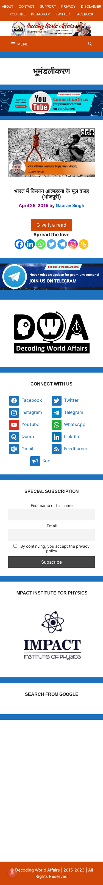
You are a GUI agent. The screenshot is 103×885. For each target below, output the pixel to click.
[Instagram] (73, 244)
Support (48, 7)
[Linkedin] (30, 244)
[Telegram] (62, 244)
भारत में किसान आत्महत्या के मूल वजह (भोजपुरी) (51, 194)
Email (52, 525)
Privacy (68, 7)
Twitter (63, 14)
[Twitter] (51, 244)
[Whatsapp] (41, 244)
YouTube (18, 14)
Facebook (84, 14)
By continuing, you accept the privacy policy (54, 548)
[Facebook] (19, 244)
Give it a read (51, 225)
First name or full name (52, 505)
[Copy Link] (83, 244)
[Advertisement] (51, 779)
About (7, 7)
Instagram (40, 14)
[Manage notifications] (12, 872)
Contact (26, 7)
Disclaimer (91, 7)
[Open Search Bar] (90, 44)
